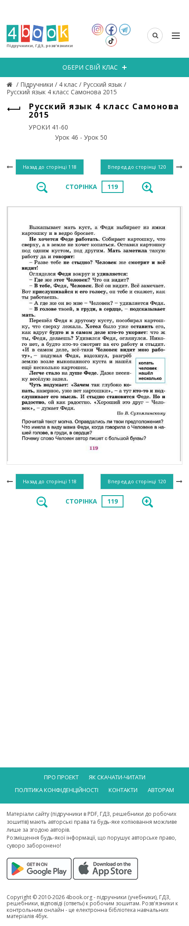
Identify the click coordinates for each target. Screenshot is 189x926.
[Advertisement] (94, 616)
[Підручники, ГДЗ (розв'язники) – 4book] (11, 84)
